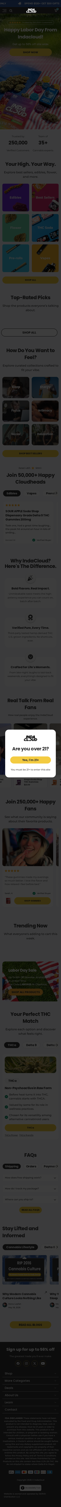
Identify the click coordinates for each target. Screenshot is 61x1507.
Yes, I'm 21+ (30, 760)
